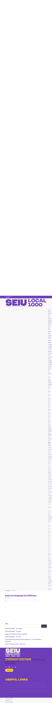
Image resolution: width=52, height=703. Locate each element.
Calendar (50, 581)
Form (10, 597)
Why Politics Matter (49, 335)
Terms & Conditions (9, 702)
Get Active (49, 330)
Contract (7, 297)
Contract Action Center (50, 366)
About (49, 311)
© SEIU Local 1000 (9, 698)
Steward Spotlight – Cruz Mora (13, 631)
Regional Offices (8, 686)
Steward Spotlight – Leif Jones (13, 636)
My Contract (50, 356)
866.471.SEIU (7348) (9, 665)
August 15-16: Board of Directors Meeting (16, 634)
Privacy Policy (8, 700)
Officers (50, 313)
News (49, 433)
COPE (49, 338)
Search (6, 623)
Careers (7, 684)
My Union (49, 316)
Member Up (49, 436)
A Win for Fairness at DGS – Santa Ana (15, 644)
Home (49, 309)
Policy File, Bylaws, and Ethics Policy (12, 690)
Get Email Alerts (9, 296)
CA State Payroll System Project (49, 428)
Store (49, 583)
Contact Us (50, 439)
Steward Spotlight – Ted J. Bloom (13, 628)
